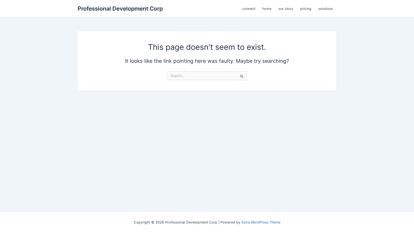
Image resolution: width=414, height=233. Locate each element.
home (266, 8)
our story (285, 8)
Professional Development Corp (120, 8)
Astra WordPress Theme (261, 222)
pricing (305, 8)
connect (249, 8)
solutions (325, 8)
